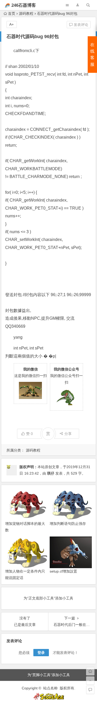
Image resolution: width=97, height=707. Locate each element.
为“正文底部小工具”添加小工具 (48, 598)
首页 (11, 13)
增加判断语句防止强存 (68, 524)
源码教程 (26, 13)
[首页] (90, 671)
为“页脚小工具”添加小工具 (48, 675)
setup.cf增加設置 (63, 571)
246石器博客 (23, 5)
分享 (68, 434)
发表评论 (80, 25)
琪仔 (50, 473)
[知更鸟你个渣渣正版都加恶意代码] (48, 698)
